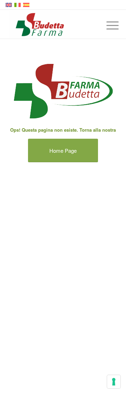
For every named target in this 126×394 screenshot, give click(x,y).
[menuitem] (107, 25)
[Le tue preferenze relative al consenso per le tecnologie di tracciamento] (113, 381)
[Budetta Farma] (52, 25)
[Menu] (107, 25)
